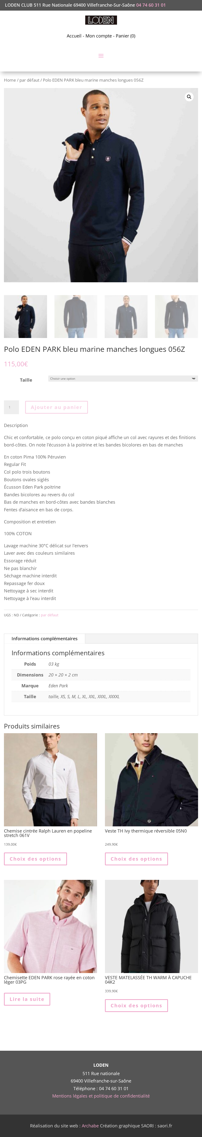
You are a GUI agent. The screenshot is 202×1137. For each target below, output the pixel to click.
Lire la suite (27, 999)
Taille (26, 380)
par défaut (29, 80)
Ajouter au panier (56, 407)
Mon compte (98, 36)
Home (10, 80)
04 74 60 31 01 (151, 5)
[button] (189, 96)
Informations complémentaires (45, 638)
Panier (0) (125, 36)
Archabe (90, 1126)
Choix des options (35, 858)
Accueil (74, 36)
